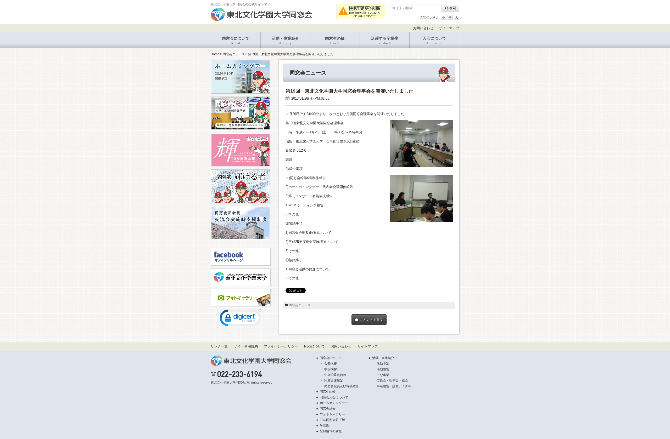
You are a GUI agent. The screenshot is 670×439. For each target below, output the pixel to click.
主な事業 (383, 375)
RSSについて (314, 346)
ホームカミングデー (334, 403)
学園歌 (324, 425)
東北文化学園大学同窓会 (228, 382)
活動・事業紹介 (285, 40)
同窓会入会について (334, 397)
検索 (452, 8)
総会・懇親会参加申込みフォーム (241, 125)
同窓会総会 (328, 409)
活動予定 (383, 363)
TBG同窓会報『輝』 (334, 420)
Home (215, 54)
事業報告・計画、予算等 (394, 386)
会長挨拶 (330, 363)
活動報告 (383, 369)
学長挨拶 (330, 369)
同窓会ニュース (234, 54)
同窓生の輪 (335, 40)
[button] (240, 319)
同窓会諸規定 (333, 380)
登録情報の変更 (331, 431)
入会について (434, 40)
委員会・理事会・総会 (392, 380)
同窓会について (235, 40)
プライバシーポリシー (281, 346)
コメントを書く (370, 320)
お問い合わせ (423, 28)
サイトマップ (449, 28)
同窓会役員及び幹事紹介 (341, 386)
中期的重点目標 (335, 375)
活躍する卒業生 (384, 40)
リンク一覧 (219, 346)
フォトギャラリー (332, 414)
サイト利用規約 (246, 346)
